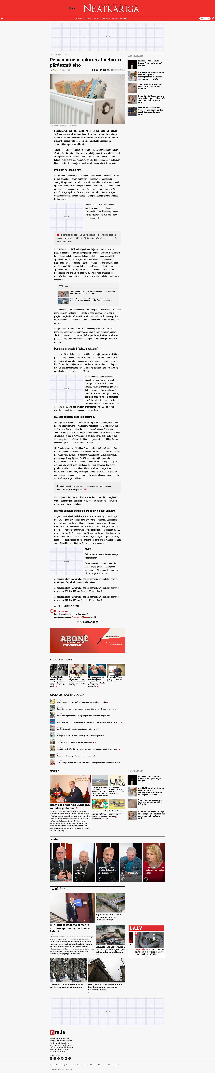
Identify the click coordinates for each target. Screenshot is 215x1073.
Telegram (75, 617)
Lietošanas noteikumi (83, 1065)
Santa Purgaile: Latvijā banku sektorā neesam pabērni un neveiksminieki (88, 762)
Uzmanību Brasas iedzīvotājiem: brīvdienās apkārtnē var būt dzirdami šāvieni (105, 987)
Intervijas (79, 18)
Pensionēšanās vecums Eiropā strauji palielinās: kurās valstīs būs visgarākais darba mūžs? (57, 682)
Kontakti (117, 1065)
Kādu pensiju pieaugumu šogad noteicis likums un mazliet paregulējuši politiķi (77, 681)
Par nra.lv (52, 1065)
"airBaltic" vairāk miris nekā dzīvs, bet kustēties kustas (116, 814)
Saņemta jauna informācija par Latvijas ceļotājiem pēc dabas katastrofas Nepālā (110, 949)
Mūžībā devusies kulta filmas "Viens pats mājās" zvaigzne (150, 63)
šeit (85, 489)
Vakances (110, 1065)
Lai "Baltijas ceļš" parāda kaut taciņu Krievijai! (76, 729)
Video (54, 839)
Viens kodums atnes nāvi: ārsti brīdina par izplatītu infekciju (150, 86)
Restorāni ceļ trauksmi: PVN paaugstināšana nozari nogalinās (83, 716)
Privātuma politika (71, 1065)
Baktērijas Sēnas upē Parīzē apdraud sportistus (77, 756)
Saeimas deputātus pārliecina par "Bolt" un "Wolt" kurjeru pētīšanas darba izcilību (100, 815)
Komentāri (88, 18)
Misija (63, 1065)
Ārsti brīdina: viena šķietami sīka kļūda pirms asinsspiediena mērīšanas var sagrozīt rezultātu (151, 75)
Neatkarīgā (57, 55)
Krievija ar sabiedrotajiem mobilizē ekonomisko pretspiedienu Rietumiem (88, 722)
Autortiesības (93, 1065)
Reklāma (58, 1065)
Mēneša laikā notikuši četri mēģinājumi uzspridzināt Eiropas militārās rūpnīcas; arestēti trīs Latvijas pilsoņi (91, 299)
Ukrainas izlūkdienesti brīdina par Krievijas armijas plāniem (66, 985)
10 (98, 687)
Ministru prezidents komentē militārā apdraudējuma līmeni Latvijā (70, 928)
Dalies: (79, 622)
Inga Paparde (54, 70)
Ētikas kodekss (102, 1065)
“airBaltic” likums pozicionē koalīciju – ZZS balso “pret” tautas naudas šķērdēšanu (100, 791)
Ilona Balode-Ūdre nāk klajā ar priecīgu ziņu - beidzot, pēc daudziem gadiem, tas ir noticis (92, 292)
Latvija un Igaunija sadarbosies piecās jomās (75, 742)
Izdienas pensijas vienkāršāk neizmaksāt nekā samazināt (81, 702)
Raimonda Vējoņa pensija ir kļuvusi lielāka (114, 679)
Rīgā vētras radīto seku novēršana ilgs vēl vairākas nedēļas (108, 917)
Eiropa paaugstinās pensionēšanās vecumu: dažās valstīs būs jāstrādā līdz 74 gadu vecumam (96, 682)
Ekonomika (124, 18)
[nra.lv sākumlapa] (72, 8)
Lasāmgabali (105, 18)
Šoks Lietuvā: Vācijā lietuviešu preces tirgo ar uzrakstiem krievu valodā (87, 749)
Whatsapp (86, 617)
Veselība (115, 18)
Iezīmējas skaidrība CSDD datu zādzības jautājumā (70, 806)
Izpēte (96, 18)
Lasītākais (136, 55)
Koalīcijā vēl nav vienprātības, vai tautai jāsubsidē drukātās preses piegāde (89, 709)
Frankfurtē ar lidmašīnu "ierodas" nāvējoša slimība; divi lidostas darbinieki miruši (150, 111)
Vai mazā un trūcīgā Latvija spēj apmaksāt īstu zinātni (117, 790)
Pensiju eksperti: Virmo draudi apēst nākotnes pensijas (80, 736)
